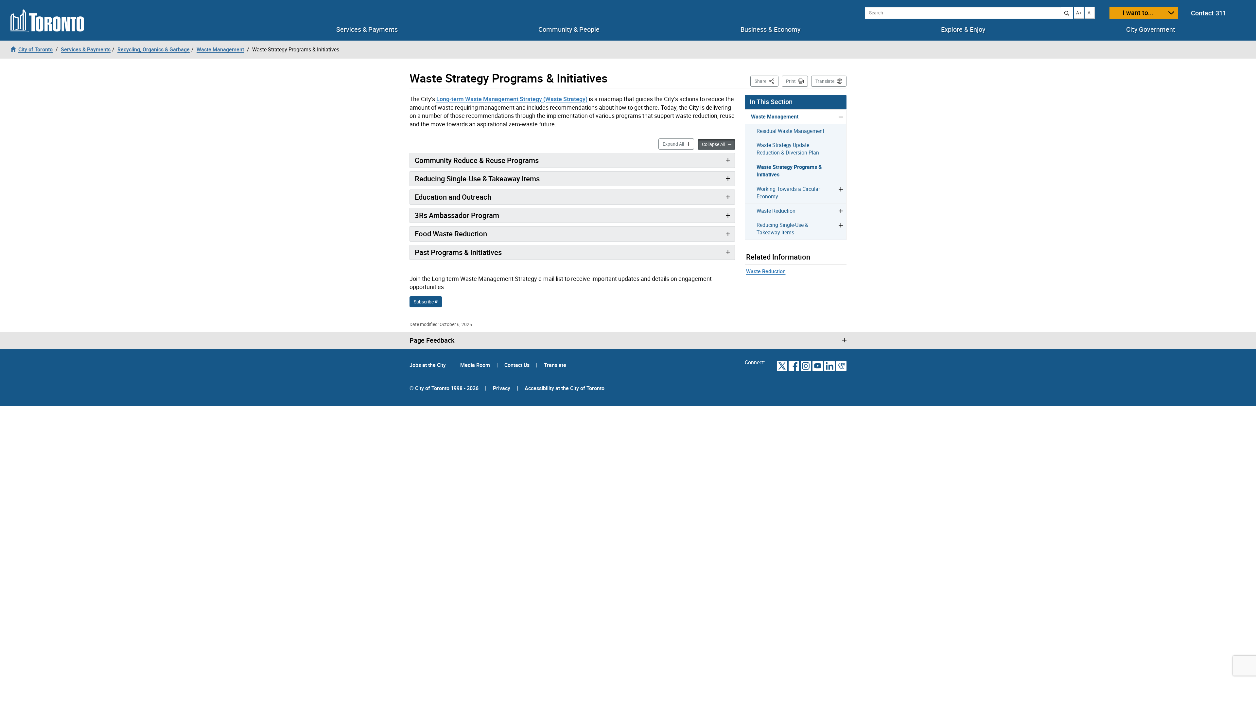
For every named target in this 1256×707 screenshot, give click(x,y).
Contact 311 (1208, 13)
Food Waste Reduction (451, 233)
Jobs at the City (428, 365)
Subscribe (424, 302)
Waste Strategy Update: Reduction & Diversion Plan (788, 148)
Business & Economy (770, 29)
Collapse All (718, 144)
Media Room (475, 365)
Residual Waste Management (790, 131)
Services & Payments (367, 29)
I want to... (1138, 12)
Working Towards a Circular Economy (788, 192)
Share (766, 81)
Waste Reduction (776, 210)
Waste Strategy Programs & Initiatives (789, 170)
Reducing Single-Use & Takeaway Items (477, 178)
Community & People (569, 29)
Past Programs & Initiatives (458, 252)
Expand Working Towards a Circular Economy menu (840, 193)
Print (791, 81)
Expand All (678, 143)
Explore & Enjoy (963, 29)
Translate (824, 81)
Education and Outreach (453, 197)
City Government (1150, 29)
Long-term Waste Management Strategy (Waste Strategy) (511, 99)
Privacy (501, 388)
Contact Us (517, 365)
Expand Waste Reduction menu (840, 211)
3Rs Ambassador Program (457, 215)
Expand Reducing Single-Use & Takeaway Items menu (840, 229)
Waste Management (774, 116)
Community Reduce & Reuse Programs (477, 160)
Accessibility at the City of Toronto (564, 388)
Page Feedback (432, 340)
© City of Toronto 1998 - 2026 (444, 388)
